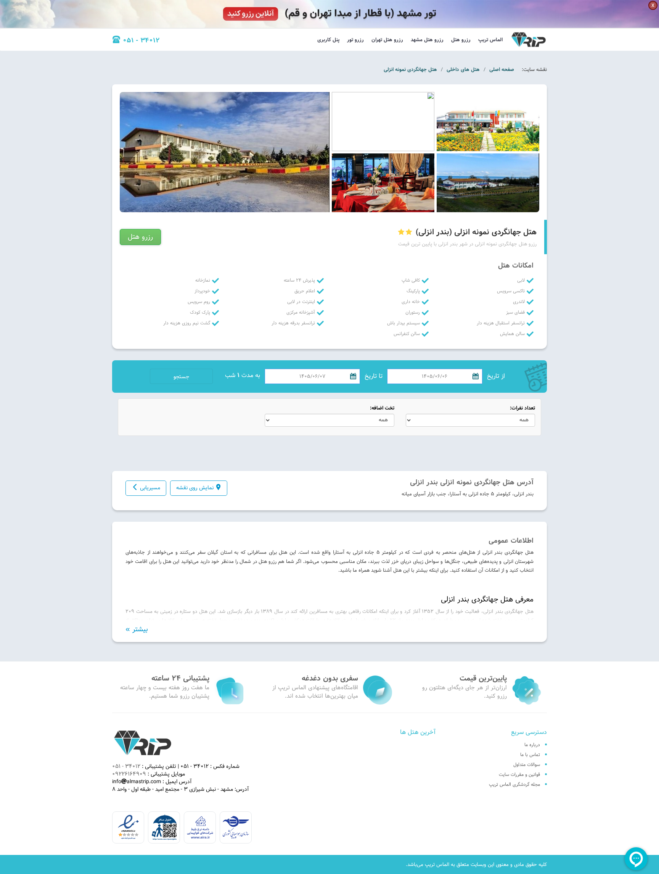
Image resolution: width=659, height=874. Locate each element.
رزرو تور (355, 39)
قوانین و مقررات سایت (519, 774)
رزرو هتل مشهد (427, 39)
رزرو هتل (461, 39)
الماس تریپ (490, 39)
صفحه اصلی (501, 69)
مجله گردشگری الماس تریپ (514, 784)
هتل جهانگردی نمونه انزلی (410, 69)
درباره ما (532, 744)
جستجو (181, 376)
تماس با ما (530, 754)
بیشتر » (136, 629)
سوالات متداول (526, 764)
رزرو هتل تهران (387, 39)
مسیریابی (150, 487)
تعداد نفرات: (522, 408)
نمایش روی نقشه (195, 487)
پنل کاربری (328, 39)
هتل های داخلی (463, 69)
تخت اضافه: (382, 408)
